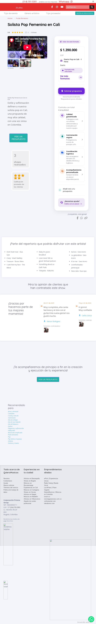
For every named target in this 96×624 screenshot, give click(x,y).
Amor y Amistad (13, 411)
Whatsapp (64, 1)
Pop (9, 437)
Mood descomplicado (15, 432)
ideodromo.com (49, 503)
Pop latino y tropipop (15, 439)
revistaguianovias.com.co (52, 499)
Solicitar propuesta (73, 91)
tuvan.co (47, 496)
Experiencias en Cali (31, 487)
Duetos (10, 426)
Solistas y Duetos (13, 443)
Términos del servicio (11, 487)
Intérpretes (11, 430)
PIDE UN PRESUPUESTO (18, 138)
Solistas (10, 441)
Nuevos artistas (9, 485)
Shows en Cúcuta (30, 492)
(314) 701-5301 (29, 1)
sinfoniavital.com (50, 501)
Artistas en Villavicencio (32, 499)
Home (10, 18)
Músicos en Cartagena (31, 490)
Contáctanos (8, 481)
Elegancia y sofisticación (16, 428)
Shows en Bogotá (30, 481)
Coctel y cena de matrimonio (13, 417)
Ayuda (6, 483)
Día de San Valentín (14, 422)
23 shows (22, 32)
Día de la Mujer (13, 420)
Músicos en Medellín (31, 496)
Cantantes (11, 413)
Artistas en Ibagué (30, 494)
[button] (71, 121)
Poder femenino (22, 18)
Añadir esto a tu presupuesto (69, 190)
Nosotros (7, 478)
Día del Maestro (13, 424)
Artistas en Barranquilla (32, 478)
